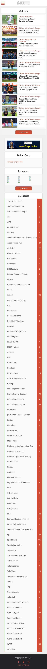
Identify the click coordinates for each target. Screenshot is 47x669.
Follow (24, 188)
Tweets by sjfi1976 (15, 162)
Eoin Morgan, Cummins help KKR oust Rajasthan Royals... (28, 112)
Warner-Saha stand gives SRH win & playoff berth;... (28, 88)
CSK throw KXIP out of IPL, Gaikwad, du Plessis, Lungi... (29, 123)
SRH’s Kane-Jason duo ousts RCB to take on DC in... (29, 65)
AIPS (19, 665)
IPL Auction (28, 17)
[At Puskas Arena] (23, 177)
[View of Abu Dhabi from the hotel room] (34, 179)
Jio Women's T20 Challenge (27, 40)
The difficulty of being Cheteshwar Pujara (27, 20)
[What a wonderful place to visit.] (12, 177)
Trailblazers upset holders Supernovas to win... (28, 45)
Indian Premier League (32, 28)
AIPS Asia (25, 665)
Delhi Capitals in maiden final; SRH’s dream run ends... (28, 55)
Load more (23, 132)
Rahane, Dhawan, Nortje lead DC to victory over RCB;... (28, 101)
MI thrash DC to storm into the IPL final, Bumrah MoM (29, 77)
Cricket (21, 17)
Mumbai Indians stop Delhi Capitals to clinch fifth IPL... (29, 31)
